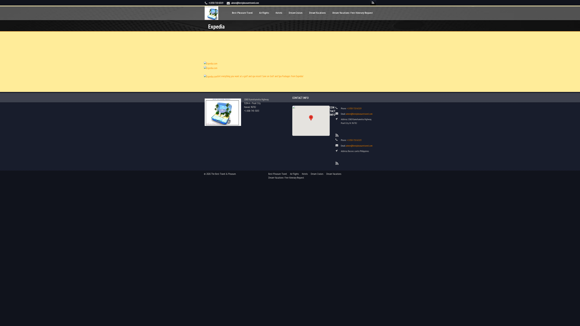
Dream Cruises (296, 12)
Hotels (279, 12)
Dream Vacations (317, 12)
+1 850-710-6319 (216, 3)
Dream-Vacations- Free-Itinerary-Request (352, 12)
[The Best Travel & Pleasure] (211, 13)
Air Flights (264, 12)
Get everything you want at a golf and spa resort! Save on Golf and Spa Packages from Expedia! (260, 76)
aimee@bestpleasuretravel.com (245, 3)
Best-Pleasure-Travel (242, 12)
